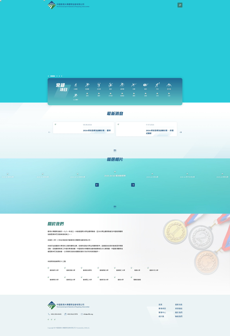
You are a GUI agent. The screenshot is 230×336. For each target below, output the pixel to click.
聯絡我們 (178, 316)
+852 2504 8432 (56, 314)
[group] (83, 127)
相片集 (161, 316)
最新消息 (178, 304)
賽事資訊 (162, 308)
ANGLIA (86, 328)
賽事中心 (162, 312)
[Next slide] (180, 132)
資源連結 (178, 308)
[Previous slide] (49, 132)
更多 (115, 150)
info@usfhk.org (88, 314)
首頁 (160, 304)
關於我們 (178, 312)
